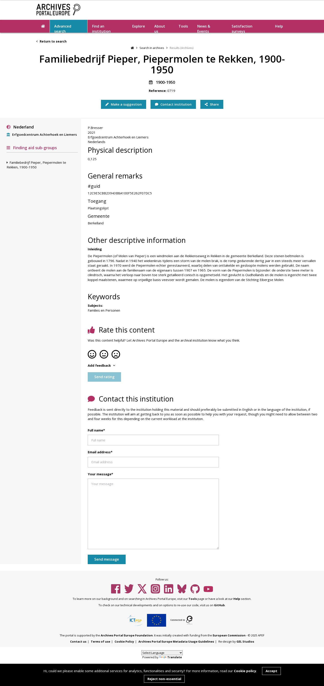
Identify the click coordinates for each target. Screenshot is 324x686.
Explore (138, 26)
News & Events (203, 28)
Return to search (53, 41)
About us (159, 28)
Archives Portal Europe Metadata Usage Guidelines (176, 641)
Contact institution (176, 104)
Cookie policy (245, 671)
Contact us (78, 641)
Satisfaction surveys (242, 28)
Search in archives (152, 48)
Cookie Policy (124, 641)
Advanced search (62, 28)
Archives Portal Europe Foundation (127, 635)
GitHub (219, 605)
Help (236, 599)
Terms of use (100, 641)
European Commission (229, 635)
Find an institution (101, 28)
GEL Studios (245, 641)
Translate (174, 657)
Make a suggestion (126, 104)
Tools (183, 26)
